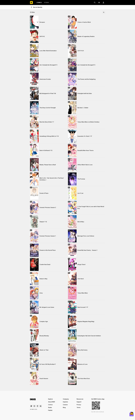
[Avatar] (103, 2)
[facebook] (37, 406)
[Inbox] (99, 2)
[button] (94, 2)
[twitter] (31, 406)
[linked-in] (40, 406)
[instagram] (34, 406)
